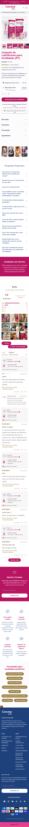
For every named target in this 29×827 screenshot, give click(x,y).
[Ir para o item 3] (15, 46)
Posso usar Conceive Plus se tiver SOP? (14, 214)
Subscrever (14, 595)
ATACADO (4, 750)
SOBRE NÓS (5, 745)
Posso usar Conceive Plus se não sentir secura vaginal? (14, 233)
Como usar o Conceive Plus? (14, 187)
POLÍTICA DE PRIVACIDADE (19, 758)
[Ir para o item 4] (20, 46)
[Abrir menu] (2, 7)
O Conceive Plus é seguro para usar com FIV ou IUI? (14, 207)
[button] (10, 65)
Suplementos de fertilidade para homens (15, 687)
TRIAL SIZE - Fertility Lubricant (15, 366)
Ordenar (11, 352)
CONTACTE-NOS (20, 769)
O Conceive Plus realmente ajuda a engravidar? (14, 201)
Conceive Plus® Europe (16, 818)
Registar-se (14, 790)
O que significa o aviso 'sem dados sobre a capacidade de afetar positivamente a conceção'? (14, 193)
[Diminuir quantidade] (3, 94)
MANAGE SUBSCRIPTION (19, 741)
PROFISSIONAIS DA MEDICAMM (7, 741)
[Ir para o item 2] (9, 46)
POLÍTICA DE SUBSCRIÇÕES (19, 765)
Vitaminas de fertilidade (14, 678)
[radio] (3, 83)
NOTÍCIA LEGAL (19, 748)
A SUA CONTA (19, 745)
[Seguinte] (27, 2)
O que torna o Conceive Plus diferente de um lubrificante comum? (14, 174)
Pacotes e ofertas (14, 691)
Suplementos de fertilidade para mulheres (14, 696)
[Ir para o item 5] (26, 46)
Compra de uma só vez (12, 83)
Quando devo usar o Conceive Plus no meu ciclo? (14, 181)
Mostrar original (8, 389)
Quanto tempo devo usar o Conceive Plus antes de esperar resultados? (14, 241)
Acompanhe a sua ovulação (6, 737)
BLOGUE (4, 748)
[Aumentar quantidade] (9, 94)
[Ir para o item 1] (4, 46)
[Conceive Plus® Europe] (10, 7)
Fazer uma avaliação (19, 347)
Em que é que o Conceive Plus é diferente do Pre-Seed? (14, 227)
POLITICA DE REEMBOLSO (19, 754)
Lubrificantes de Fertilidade (14, 674)
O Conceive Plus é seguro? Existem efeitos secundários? (14, 220)
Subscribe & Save (10, 89)
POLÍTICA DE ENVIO (20, 762)
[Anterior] (1, 2)
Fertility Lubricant (12, 417)
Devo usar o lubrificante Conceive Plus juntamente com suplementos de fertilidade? (14, 249)
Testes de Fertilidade (14, 682)
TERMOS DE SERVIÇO (21, 750)
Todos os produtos (21, 700)
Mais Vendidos (7, 700)
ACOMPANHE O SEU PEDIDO (21, 737)
